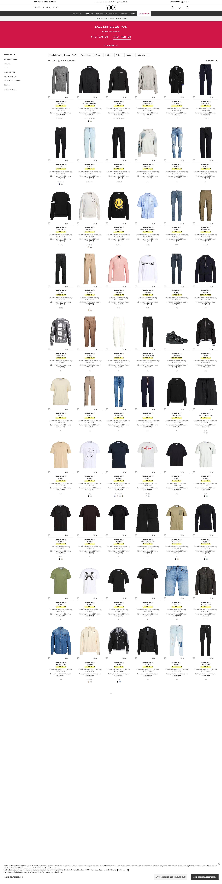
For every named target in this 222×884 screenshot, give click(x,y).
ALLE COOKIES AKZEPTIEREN (204, 877)
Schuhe (99, 13)
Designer (124, 13)
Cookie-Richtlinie (123, 870)
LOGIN (185, 2)
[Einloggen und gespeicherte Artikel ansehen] (179, 7)
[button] (24, 59)
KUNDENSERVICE (50, 2)
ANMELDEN (176, 2)
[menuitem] (37, 7)
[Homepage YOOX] (111, 7)
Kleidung (89, 13)
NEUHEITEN (77, 13)
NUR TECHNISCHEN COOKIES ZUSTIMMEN (170, 877)
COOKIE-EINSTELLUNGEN (13, 877)
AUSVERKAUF (143, 13)
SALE (133, 13)
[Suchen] (172, 7)
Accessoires (111, 13)
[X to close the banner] (219, 864)
